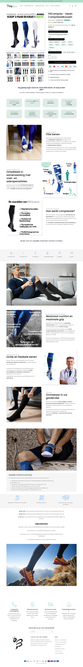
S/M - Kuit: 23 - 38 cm (54, 52)
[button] (69, 5)
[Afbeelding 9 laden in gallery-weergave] (33, 63)
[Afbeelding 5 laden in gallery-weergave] (40, 55)
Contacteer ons (58, 651)
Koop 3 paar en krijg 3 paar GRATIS (58, 34)
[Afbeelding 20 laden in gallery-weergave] (40, 78)
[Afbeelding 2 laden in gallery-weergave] (17, 55)
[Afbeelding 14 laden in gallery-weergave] (33, 71)
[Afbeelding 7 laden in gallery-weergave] (17, 63)
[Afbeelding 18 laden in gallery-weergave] (25, 78)
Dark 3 (51, 44)
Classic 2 (51, 47)
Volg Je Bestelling (59, 653)
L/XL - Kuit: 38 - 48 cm (69, 52)
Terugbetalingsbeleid (60, 644)
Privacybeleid (58, 646)
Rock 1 (63, 42)
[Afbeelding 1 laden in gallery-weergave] (10, 55)
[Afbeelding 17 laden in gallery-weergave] (17, 78)
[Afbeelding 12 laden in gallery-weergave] (17, 71)
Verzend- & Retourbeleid (61, 642)
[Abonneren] (51, 631)
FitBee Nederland (43, 663)
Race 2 (63, 44)
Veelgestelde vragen (60, 648)
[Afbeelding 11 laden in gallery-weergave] (10, 71)
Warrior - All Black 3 (54, 42)
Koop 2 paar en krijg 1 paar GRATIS (58, 31)
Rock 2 (70, 42)
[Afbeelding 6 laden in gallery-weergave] (10, 63)
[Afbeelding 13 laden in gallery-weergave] (25, 71)
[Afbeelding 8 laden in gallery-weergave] (25, 63)
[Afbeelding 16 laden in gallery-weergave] (10, 78)
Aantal (49, 55)
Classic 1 (71, 44)
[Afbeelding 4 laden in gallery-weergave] (33, 55)
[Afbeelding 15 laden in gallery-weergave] (40, 71)
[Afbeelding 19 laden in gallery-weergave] (33, 78)
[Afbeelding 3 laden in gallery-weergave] (25, 55)
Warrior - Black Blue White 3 (56, 39)
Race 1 (57, 44)
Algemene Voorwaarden (60, 640)
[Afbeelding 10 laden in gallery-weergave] (40, 63)
